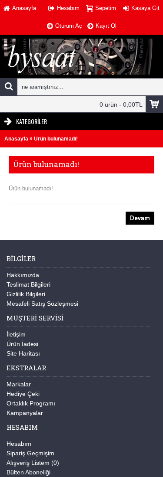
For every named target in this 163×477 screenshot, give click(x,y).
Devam (140, 218)
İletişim (16, 334)
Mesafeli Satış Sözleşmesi (42, 303)
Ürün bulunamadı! (56, 139)
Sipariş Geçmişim (30, 453)
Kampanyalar (25, 412)
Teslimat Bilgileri (28, 284)
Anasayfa (16, 139)
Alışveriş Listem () (33, 462)
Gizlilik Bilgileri (26, 294)
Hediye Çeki (23, 393)
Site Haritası (23, 353)
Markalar (19, 384)
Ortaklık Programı (31, 403)
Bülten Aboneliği (28, 472)
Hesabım (19, 443)
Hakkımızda (23, 274)
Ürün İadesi (22, 343)
